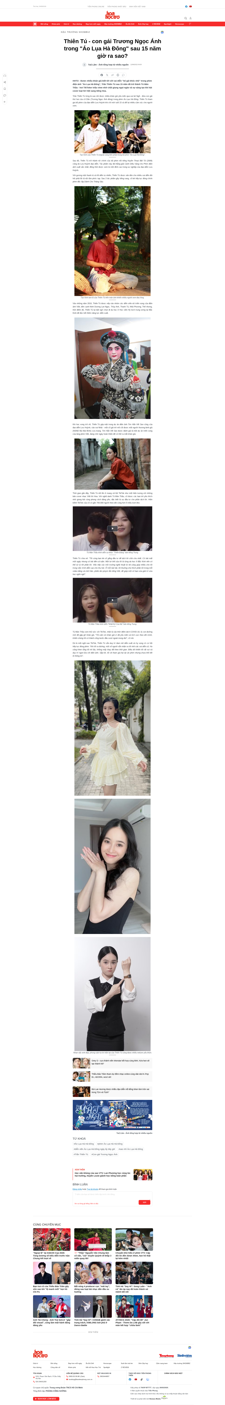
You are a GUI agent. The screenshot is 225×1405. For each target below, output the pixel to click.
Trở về (4, 102)
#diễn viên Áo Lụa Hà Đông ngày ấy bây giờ (94, 1149)
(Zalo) (82, 1376)
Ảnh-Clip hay (143, 24)
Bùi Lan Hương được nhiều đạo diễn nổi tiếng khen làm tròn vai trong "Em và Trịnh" (120, 1090)
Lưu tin (4, 88)
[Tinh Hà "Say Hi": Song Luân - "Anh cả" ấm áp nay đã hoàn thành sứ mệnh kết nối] (134, 1273)
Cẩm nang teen (162, 1363)
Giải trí (66, 24)
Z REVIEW (156, 24)
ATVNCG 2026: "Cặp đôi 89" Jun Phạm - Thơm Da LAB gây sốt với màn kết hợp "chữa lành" (132, 1323)
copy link (112, 75)
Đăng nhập (77, 1189)
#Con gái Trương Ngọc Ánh (104, 1154)
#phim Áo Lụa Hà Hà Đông (109, 1144)
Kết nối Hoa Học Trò (93, 1367)
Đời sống (44, 24)
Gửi (144, 1202)
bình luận (123, 75)
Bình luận (4, 95)
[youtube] (190, 6)
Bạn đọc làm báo (47, 1399)
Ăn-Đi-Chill (130, 24)
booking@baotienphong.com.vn (80, 1379)
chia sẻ (101, 75)
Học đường (77, 24)
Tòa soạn (37, 1373)
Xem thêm (190, 24)
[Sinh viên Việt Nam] (184, 1356)
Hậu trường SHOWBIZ (113, 24)
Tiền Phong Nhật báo (116, 6)
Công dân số (55, 1367)
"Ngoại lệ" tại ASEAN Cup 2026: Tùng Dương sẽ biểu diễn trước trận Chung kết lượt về (51, 1256)
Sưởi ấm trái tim (127, 1363)
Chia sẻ (4, 82)
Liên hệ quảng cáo (74, 1373)
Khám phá (56, 24)
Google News (162, 32)
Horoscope (179, 24)
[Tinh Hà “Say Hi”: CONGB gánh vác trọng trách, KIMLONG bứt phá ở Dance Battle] (93, 1306)
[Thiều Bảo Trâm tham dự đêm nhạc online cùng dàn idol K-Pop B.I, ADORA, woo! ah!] (81, 1076)
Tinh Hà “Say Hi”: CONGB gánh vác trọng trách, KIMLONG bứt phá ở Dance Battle (92, 1323)
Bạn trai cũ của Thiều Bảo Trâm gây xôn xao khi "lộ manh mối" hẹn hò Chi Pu (51, 1289)
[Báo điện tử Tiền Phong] (166, 1356)
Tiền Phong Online (96, 6)
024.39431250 (41, 1382)
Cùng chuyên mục (47, 1224)
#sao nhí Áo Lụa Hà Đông (131, 1149)
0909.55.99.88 (74, 1376)
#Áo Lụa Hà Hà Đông (84, 1144)
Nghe (4, 75)
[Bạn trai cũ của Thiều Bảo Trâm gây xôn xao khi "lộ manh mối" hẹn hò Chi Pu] (52, 1273)
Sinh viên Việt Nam (137, 6)
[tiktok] (142, 1379)
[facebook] (186, 6)
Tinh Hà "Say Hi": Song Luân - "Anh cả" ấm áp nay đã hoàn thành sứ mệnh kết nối (134, 1289)
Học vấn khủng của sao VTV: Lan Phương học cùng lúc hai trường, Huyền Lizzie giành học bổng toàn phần (102, 1174)
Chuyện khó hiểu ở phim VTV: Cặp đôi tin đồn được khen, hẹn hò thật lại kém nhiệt (133, 1256)
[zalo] (149, 1379)
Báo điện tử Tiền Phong (112, 15)
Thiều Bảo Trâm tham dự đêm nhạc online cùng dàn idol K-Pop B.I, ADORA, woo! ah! (120, 1075)
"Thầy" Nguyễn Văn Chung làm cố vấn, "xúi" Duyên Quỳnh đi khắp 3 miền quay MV (92, 1256)
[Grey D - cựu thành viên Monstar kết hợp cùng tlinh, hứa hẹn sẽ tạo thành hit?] (81, 1063)
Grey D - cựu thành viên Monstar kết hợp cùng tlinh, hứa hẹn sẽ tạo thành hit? (120, 1062)
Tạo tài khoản (92, 1189)
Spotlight (167, 24)
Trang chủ (35, 24)
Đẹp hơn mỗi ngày (93, 24)
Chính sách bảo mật (173, 1373)
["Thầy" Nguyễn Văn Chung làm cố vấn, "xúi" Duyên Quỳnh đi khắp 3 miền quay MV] (93, 1239)
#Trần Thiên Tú (81, 1154)
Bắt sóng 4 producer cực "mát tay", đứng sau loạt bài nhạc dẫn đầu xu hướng (92, 1289)
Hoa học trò (40, 1353)
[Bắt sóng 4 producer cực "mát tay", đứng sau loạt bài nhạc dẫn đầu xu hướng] (93, 1273)
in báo (118, 75)
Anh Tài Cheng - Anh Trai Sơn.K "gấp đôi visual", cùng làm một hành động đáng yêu (51, 1323)
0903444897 (104, 1376)
